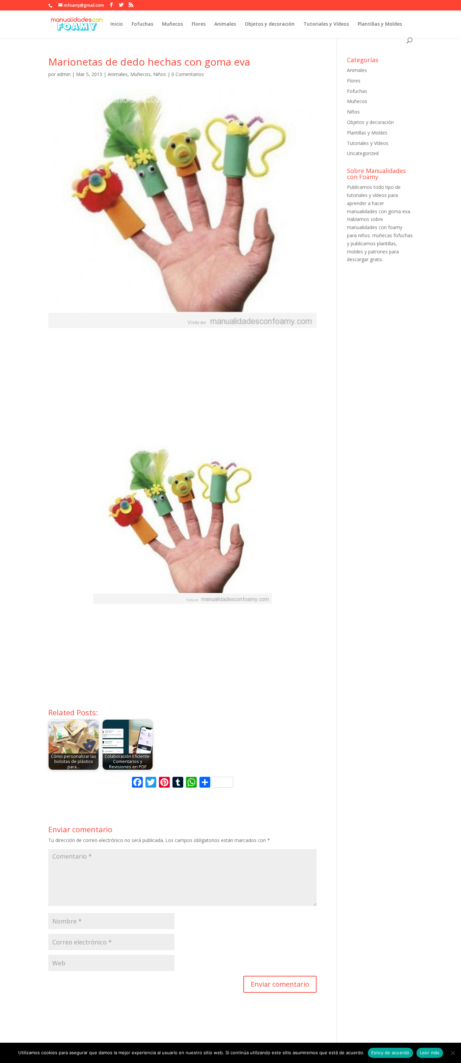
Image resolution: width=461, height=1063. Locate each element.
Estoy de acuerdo (390, 1052)
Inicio (116, 24)
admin (64, 74)
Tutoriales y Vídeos (326, 24)
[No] (452, 1052)
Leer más (430, 1052)
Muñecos (172, 24)
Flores (199, 24)
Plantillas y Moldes (380, 24)
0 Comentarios (187, 74)
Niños (159, 74)
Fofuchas (142, 24)
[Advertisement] (182, 391)
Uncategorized (363, 153)
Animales (225, 24)
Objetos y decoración (270, 24)
